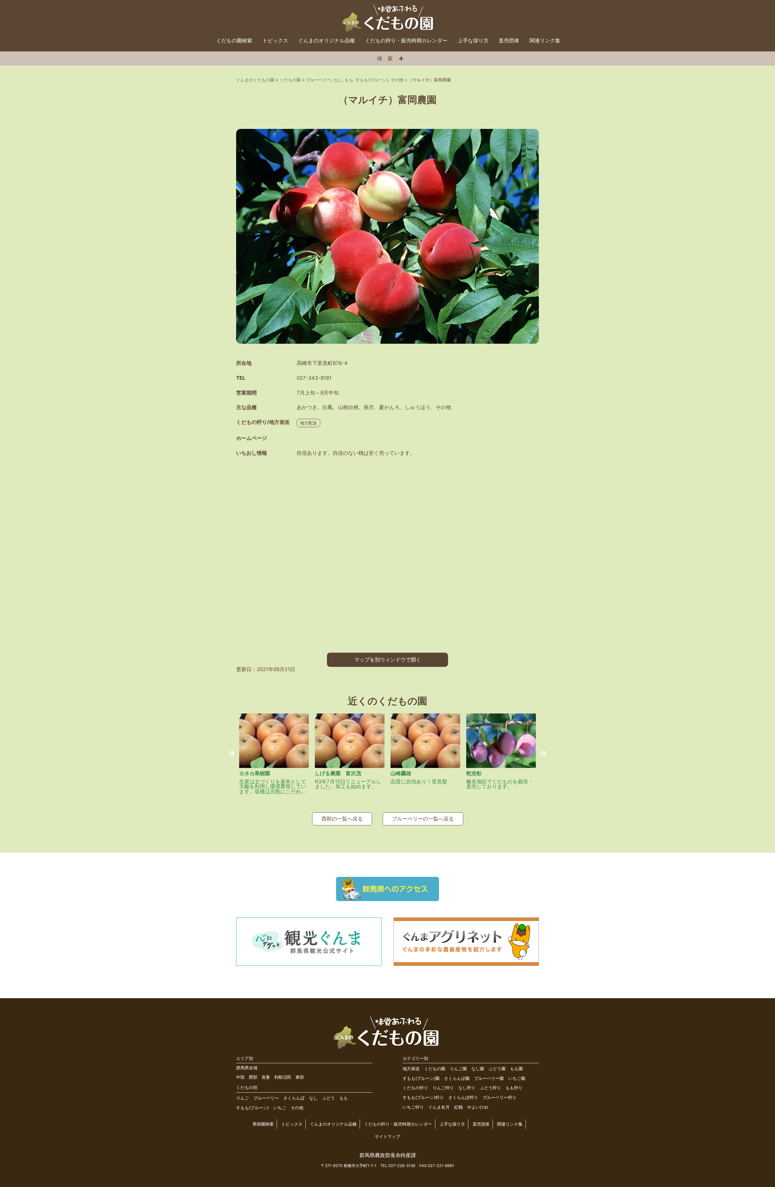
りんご (242, 1097)
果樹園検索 (263, 1123)
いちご (279, 1107)
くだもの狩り (415, 1087)
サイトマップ (387, 1136)
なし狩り (466, 1087)
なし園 (477, 1068)
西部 (253, 1077)
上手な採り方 (473, 41)
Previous (232, 754)
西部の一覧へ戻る (342, 819)
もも (343, 1097)
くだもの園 (434, 1068)
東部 (299, 1077)
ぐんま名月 (439, 1107)
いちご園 (516, 1078)
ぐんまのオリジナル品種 (326, 41)
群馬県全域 (246, 1067)
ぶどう (328, 1097)
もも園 (516, 1068)
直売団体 (509, 41)
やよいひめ (477, 1107)
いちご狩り (413, 1107)
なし (313, 1097)
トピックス (275, 41)
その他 (297, 1107)
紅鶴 (458, 1107)
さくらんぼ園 (457, 1078)
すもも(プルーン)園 (421, 1078)
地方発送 (411, 1068)
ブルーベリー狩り (499, 1097)
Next (543, 754)
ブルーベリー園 (489, 1078)
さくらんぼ (294, 1097)
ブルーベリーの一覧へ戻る (423, 819)
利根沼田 (282, 1077)
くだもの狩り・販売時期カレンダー (406, 41)
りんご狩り (443, 1087)
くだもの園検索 (234, 41)
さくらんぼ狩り (463, 1097)
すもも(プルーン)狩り (423, 1097)
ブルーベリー (266, 1097)
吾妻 (266, 1077)
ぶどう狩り (490, 1087)
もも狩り (514, 1087)
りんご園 (458, 1068)
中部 (240, 1077)
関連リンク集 (544, 41)
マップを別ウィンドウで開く (387, 660)
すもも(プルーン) (252, 1107)
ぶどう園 (497, 1068)
